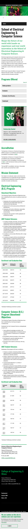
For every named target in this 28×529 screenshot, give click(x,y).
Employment (4, 493)
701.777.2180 (4, 483)
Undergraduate (8, 86)
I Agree (13, 526)
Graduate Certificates (8, 96)
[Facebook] (2, 488)
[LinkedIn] (9, 488)
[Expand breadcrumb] (3, 17)
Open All (25, 82)
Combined (8, 101)
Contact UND (4, 495)
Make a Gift (4, 498)
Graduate (8, 91)
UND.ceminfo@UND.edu (8, 458)
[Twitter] (5, 488)
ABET (16, 154)
